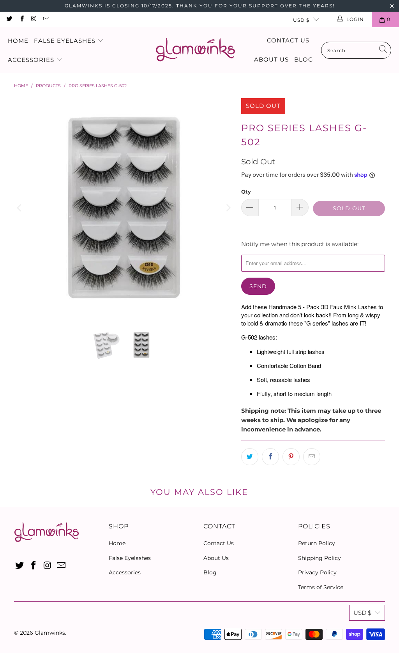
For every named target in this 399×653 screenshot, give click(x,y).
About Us (271, 59)
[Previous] (20, 208)
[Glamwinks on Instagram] (33, 19)
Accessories (32, 59)
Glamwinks (50, 632)
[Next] (227, 208)
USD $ (301, 20)
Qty (246, 191)
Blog (303, 59)
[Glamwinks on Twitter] (9, 19)
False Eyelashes (65, 40)
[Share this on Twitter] (249, 456)
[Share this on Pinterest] (291, 456)
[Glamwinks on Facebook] (21, 19)
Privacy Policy (317, 572)
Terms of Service (320, 587)
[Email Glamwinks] (45, 19)
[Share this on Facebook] (270, 456)
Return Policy (316, 543)
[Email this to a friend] (311, 456)
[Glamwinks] (195, 50)
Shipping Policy (319, 557)
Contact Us (288, 40)
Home (18, 40)
